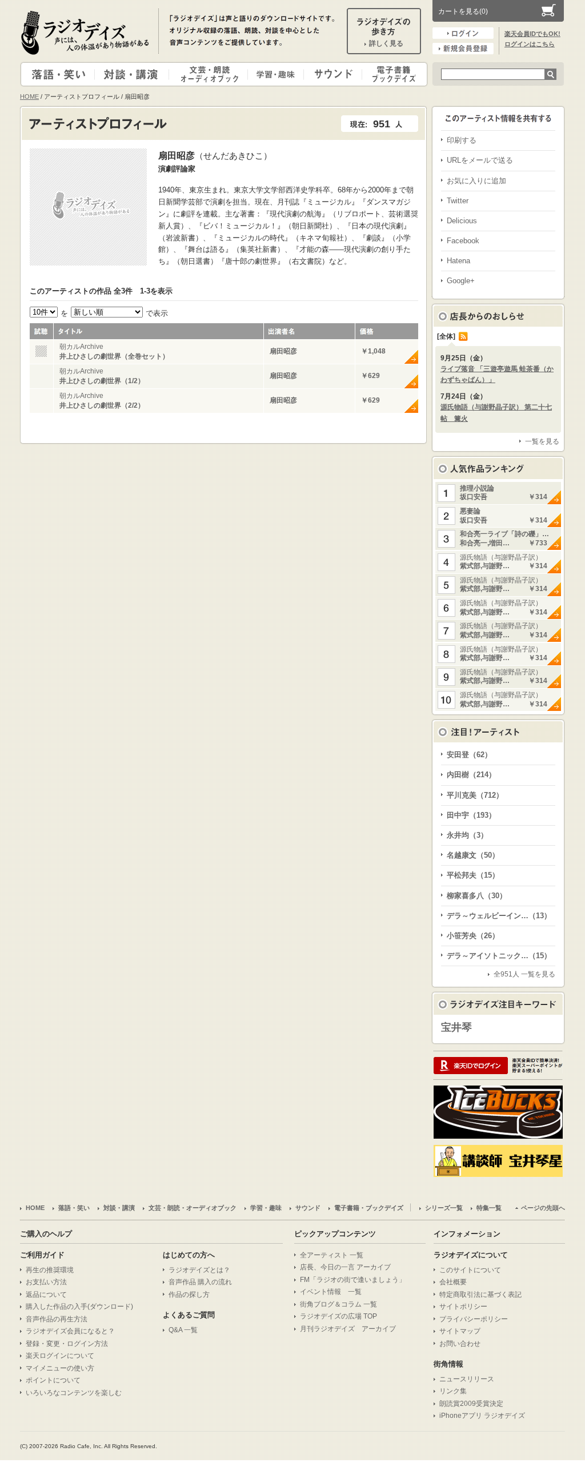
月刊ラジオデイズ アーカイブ (348, 1329)
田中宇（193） (471, 815)
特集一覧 (489, 1207)
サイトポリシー (463, 1307)
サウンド (330, 74)
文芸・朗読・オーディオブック (213, 74)
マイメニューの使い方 (60, 1368)
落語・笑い (58, 74)
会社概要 (453, 1282)
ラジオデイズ (87, 32)
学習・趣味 (276, 74)
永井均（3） (467, 835)
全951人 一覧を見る (524, 974)
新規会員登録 (463, 48)
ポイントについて (53, 1380)
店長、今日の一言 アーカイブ (345, 1267)
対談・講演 (134, 74)
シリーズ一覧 (444, 1207)
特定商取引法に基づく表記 (480, 1295)
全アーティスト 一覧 (331, 1255)
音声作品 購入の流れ (200, 1282)
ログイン (463, 33)
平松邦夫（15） (473, 875)
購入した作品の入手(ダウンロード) (79, 1307)
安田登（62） (469, 754)
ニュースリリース (466, 1379)
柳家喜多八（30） (477, 895)
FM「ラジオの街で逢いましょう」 (353, 1280)
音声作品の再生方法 (56, 1319)
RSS (463, 336)
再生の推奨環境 (50, 1270)
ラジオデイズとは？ (199, 1270)
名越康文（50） (473, 855)
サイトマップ (459, 1331)
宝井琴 (456, 1027)
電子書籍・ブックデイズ (393, 74)
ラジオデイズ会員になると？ (70, 1331)
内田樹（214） (471, 774)
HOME (29, 96)
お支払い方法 (46, 1282)
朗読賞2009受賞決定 (471, 1404)
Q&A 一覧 (183, 1330)
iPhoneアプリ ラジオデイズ (482, 1416)
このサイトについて (470, 1270)
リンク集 (453, 1391)
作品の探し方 (189, 1295)
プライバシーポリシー (473, 1319)
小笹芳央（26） (473, 935)
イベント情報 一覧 (331, 1292)
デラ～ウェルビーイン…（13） (499, 915)
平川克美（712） (475, 795)
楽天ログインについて (60, 1356)
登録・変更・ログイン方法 (67, 1344)
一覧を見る (542, 441)
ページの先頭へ (543, 1207)
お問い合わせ (459, 1344)
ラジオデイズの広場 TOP (338, 1316)
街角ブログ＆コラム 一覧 (338, 1304)
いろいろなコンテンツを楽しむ (74, 1393)
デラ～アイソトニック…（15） (499, 955)
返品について (46, 1295)
